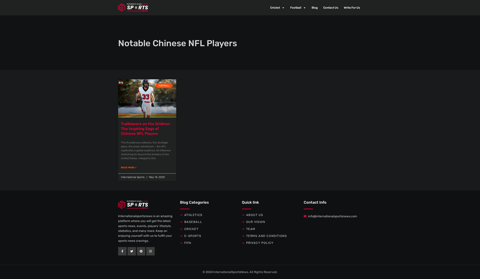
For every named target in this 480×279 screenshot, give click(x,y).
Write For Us (352, 7)
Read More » (128, 167)
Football (295, 7)
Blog (315, 7)
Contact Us (330, 7)
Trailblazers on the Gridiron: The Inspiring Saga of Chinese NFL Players (145, 129)
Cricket (275, 7)
